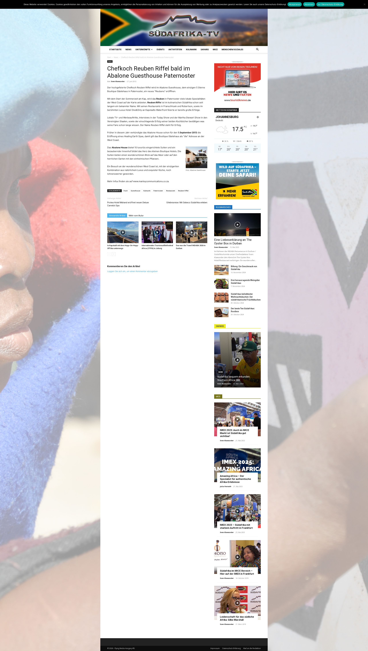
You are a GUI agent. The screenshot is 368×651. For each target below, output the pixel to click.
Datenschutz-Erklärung (231, 648)
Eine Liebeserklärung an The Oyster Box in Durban (233, 241)
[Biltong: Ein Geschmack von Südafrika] (221, 270)
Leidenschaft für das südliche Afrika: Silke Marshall (237, 618)
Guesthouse (135, 191)
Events (160, 49)
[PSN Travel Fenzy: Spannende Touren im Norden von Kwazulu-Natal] (237, 359)
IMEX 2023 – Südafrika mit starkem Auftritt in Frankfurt (236, 526)
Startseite (115, 49)
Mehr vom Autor (136, 215)
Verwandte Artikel (117, 215)
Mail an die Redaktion (252, 648)
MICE (215, 49)
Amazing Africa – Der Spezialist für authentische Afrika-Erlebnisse (235, 479)
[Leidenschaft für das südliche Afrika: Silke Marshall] (237, 603)
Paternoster (158, 191)
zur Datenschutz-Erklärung (330, 4)
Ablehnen (309, 4)
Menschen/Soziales (232, 49)
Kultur (221, 369)
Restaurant (170, 191)
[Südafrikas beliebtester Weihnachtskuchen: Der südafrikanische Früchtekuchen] (221, 298)
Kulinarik (191, 49)
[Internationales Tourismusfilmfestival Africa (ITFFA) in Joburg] (157, 232)
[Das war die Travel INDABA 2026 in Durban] (191, 232)
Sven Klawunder (118, 81)
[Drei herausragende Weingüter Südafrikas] (221, 284)
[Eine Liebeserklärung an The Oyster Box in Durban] (237, 224)
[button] (257, 49)
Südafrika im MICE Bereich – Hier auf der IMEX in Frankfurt (237, 572)
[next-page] (113, 254)
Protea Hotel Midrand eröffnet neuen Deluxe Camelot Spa (128, 204)
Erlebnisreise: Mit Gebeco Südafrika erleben (187, 202)
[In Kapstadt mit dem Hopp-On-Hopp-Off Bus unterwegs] (123, 232)
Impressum (215, 648)
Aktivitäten (175, 49)
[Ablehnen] (364, 4)
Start (109, 57)
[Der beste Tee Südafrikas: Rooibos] (221, 312)
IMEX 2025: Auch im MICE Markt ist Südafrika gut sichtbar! (234, 433)
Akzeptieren (294, 4)
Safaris (205, 49)
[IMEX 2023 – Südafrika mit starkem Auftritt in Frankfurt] (237, 511)
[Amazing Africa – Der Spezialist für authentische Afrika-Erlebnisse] (237, 465)
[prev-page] (109, 254)
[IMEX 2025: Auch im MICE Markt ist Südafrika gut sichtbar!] (237, 419)
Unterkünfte (142, 49)
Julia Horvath (225, 486)
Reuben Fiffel (183, 191)
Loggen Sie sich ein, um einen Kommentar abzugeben (132, 271)
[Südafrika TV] (184, 25)
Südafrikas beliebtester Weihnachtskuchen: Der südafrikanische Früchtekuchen (246, 297)
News (128, 49)
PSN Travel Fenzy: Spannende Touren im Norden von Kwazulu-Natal (235, 377)
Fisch (126, 191)
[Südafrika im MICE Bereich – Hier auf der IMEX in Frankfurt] (237, 557)
